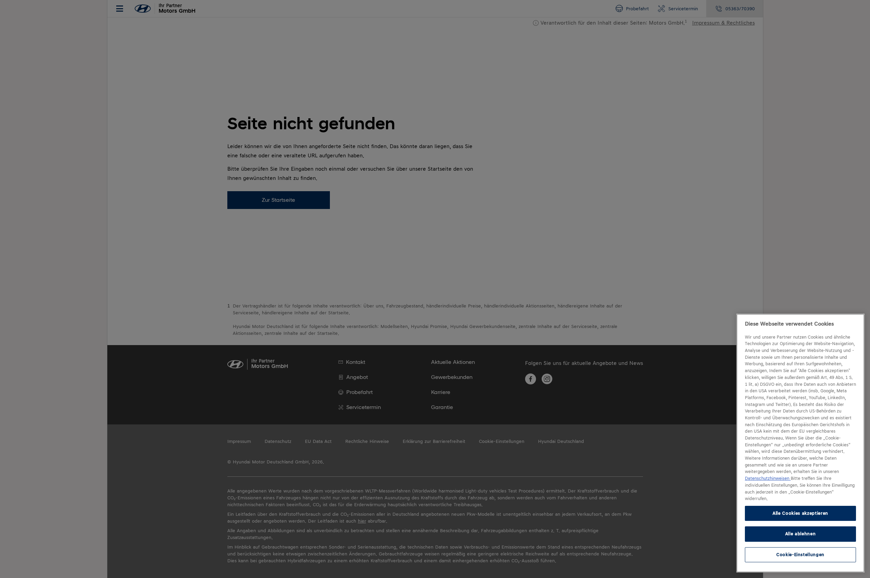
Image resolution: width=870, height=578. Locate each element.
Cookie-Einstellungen (800, 554)
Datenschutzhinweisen (768, 478)
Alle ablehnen (800, 534)
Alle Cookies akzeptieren (800, 513)
